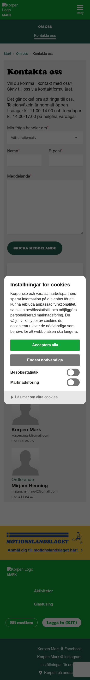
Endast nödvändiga (45, 360)
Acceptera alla (45, 345)
